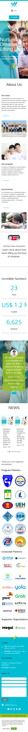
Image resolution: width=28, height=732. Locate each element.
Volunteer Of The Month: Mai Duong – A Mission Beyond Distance (23, 435)
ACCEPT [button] (14, 728)
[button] (4, 698)
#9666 (22, 644)
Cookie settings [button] (6, 728)
